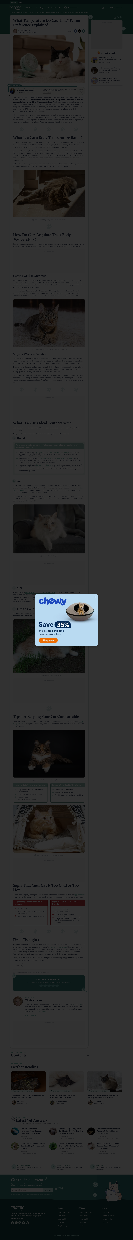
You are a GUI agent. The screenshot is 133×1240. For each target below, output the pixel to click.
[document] (66, 620)
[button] (95, 597)
